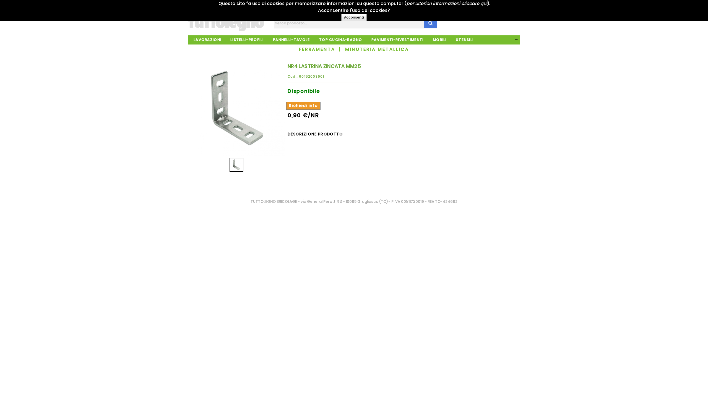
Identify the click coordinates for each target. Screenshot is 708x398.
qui (483, 3)
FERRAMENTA (317, 49)
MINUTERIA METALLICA (377, 49)
